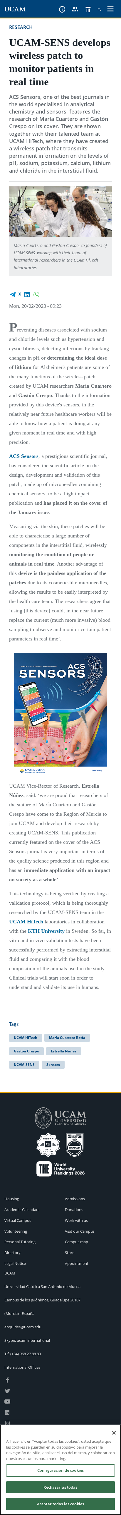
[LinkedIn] (27, 294)
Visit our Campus (80, 1231)
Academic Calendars (21, 1209)
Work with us (76, 1220)
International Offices (22, 1367)
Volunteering (15, 1231)
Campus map (76, 1241)
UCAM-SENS (24, 1064)
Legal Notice (15, 1263)
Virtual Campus (17, 1220)
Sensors (53, 1064)
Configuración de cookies (60, 1470)
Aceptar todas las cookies (60, 1504)
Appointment (76, 1263)
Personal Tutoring (20, 1241)
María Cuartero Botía (67, 1037)
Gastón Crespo (26, 1051)
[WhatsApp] (36, 294)
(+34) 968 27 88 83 (25, 1353)
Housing (11, 1198)
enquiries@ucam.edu (22, 1327)
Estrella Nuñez (63, 1051)
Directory (12, 1252)
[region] (60, 1470)
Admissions (75, 1198)
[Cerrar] (113, 1432)
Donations (74, 1209)
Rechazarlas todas (60, 1487)
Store (69, 1252)
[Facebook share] (12, 294)
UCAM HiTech (25, 1037)
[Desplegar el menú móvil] (110, 9)
